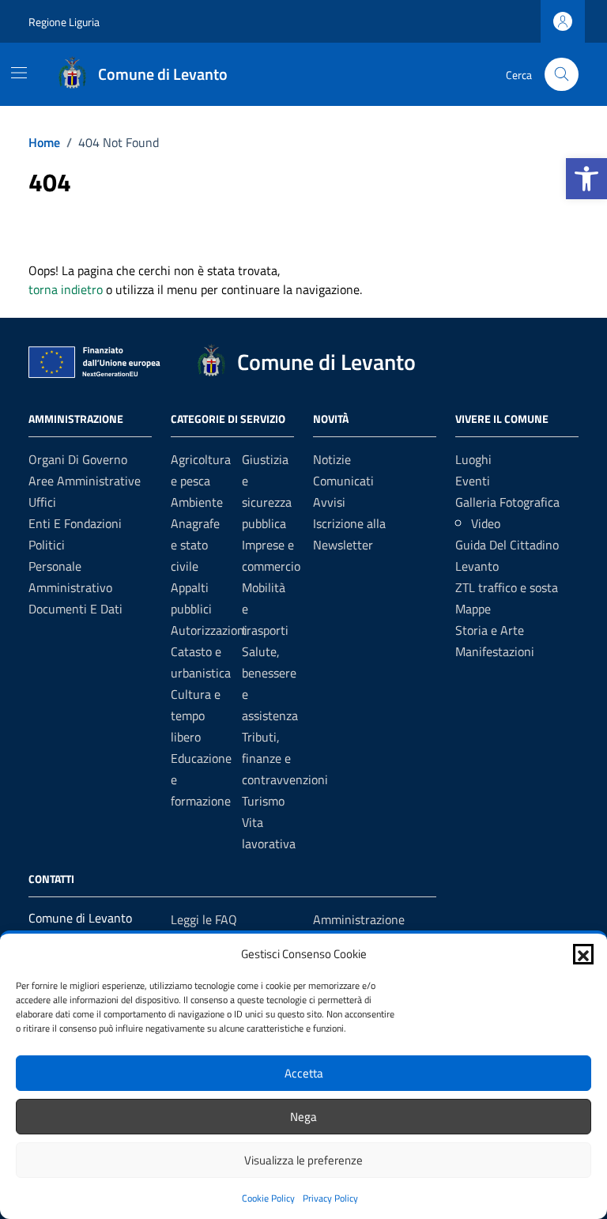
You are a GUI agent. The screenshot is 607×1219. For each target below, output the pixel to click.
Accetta (304, 1073)
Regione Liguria (64, 21)
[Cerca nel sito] (562, 75)
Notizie (332, 459)
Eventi (472, 480)
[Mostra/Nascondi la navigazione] (18, 72)
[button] (586, 178)
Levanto (477, 566)
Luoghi (473, 459)
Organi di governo (77, 459)
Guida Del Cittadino (507, 544)
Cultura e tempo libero (196, 715)
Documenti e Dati (75, 608)
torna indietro (65, 289)
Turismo (263, 800)
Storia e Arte (489, 630)
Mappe (473, 608)
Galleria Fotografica (507, 502)
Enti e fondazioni (75, 523)
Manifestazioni (494, 651)
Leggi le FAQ (204, 919)
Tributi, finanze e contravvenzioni (285, 758)
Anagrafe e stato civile (195, 545)
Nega (303, 1117)
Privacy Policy (330, 1198)
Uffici (42, 502)
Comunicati (343, 480)
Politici (46, 544)
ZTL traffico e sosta (506, 587)
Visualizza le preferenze (303, 1160)
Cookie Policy (268, 1198)
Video (485, 523)
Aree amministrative (84, 480)
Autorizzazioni (209, 630)
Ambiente (197, 502)
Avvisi (329, 502)
